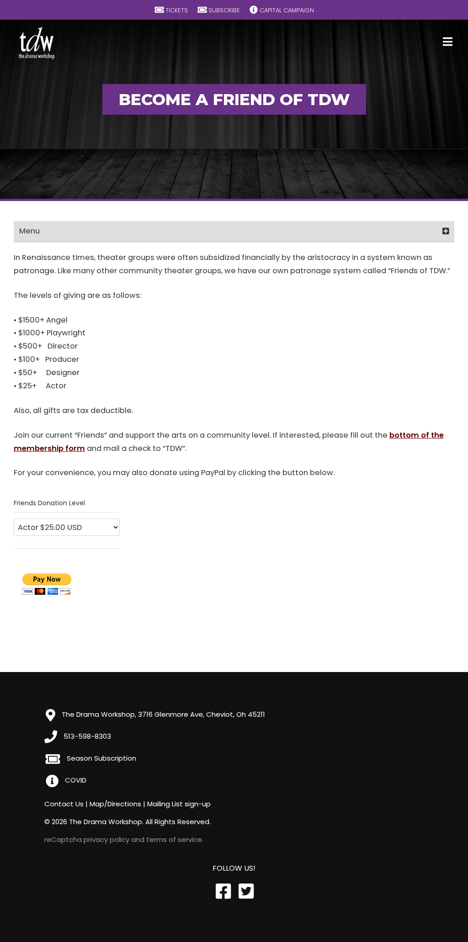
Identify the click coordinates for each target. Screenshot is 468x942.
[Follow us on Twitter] (245, 891)
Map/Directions (115, 804)
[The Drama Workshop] (37, 43)
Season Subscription (100, 758)
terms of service (174, 839)
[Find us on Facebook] (222, 891)
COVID (74, 780)
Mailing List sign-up (179, 804)
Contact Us (64, 804)
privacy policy (106, 839)
